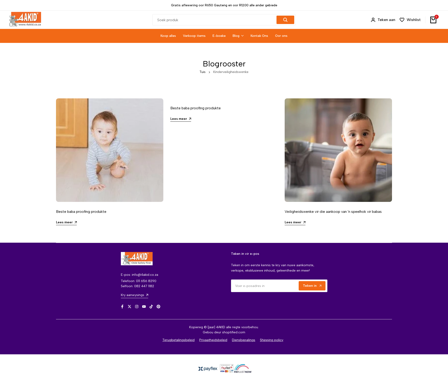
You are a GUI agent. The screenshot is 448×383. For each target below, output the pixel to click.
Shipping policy (271, 340)
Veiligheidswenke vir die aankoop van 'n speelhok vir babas (333, 211)
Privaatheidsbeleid (213, 340)
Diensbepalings (243, 340)
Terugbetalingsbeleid (178, 340)
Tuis (203, 72)
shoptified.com (233, 332)
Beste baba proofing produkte (81, 211)
